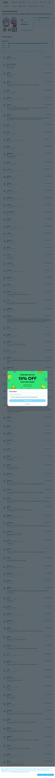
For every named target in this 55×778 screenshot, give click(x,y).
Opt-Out (45, 774)
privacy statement (5, 769)
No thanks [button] (27, 404)
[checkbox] (9, 397)
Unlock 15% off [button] (27, 400)
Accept (39, 774)
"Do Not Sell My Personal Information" (19, 771)
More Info (51, 774)
